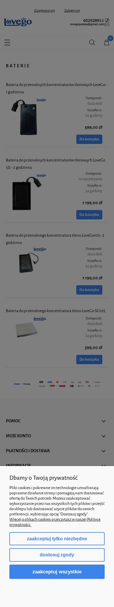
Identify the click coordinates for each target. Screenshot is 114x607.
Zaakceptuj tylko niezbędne (57, 538)
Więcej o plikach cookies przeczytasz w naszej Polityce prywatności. (55, 522)
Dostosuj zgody (57, 554)
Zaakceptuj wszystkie (57, 572)
